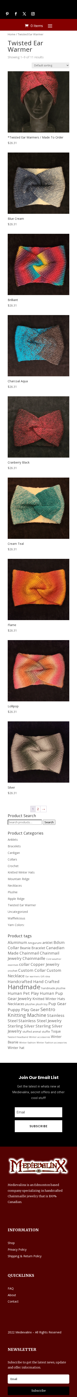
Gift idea (45, 976)
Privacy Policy (17, 1249)
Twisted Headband (18, 1037)
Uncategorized (18, 912)
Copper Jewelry (45, 964)
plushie (30, 1004)
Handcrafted (20, 981)
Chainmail (29, 953)
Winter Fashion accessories (52, 1042)
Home (11, 34)
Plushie (13, 892)
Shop (11, 1243)
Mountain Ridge (19, 879)
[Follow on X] (24, 13)
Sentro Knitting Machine (31, 1012)
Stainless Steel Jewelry (40, 1020)
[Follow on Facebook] (15, 13)
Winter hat (16, 1047)
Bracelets (14, 846)
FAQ (11, 1288)
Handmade (24, 987)
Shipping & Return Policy (24, 1256)
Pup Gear (57, 1003)
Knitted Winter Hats (21, 872)
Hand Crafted (46, 981)
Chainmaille (33, 958)
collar (24, 964)
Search (49, 822)
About (12, 1295)
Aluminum (17, 942)
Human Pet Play (23, 993)
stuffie (46, 1031)
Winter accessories (39, 1037)
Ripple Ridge (16, 899)
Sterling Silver (21, 1026)
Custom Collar (32, 970)
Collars (12, 859)
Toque (56, 1031)
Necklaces (15, 885)
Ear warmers (32, 976)
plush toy (41, 1004)
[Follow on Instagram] (33, 13)
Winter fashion (27, 1042)
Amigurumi (34, 943)
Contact (13, 1301)
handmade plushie (53, 988)
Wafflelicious (16, 918)
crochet (12, 971)
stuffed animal (31, 1031)
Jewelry (25, 998)
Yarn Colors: (16, 925)
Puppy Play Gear (24, 1009)
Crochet (13, 866)
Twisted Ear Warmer (22, 905)
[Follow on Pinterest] (7, 13)
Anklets (13, 840)
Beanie (25, 948)
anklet (47, 942)
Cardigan (14, 853)
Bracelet (38, 947)
